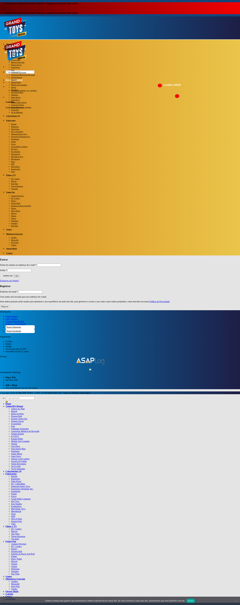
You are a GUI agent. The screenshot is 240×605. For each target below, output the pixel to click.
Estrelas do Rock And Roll (21, 206)
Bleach (13, 55)
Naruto (13, 87)
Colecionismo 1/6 (13, 116)
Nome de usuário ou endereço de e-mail (18, 265)
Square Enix (15, 169)
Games (9, 229)
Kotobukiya (15, 154)
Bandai (14, 124)
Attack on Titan (17, 52)
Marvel (14, 181)
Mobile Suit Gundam (19, 85)
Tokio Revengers (17, 107)
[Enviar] (7, 75)
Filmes (13, 208)
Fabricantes (11, 120)
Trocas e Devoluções (15, 321)
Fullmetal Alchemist (18, 72)
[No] (236, 600)
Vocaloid (14, 189)
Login (16, 276)
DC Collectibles (17, 132)
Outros (13, 218)
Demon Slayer (16, 65)
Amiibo (14, 238)
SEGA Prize (15, 167)
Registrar (4, 306)
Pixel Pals (14, 243)
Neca (13, 162)
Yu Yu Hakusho (17, 112)
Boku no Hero (16, 57)
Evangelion (15, 67)
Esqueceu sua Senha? (9, 280)
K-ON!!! (14, 80)
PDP (12, 164)
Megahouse (15, 159)
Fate (12, 70)
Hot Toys (14, 149)
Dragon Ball (15, 60)
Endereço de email (9, 291)
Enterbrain (15, 139)
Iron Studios (15, 152)
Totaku (13, 245)
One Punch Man (17, 92)
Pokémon (14, 95)
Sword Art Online (17, 105)
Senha (3, 270)
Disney (13, 201)
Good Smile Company (19, 147)
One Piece (15, 90)
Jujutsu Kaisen (16, 77)
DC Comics (15, 179)
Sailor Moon (16, 97)
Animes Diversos (17, 196)
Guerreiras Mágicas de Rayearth (23, 75)
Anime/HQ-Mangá (13, 49)
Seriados (14, 223)
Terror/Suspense (17, 186)
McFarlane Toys (17, 157)
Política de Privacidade (160, 301)
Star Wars (14, 184)
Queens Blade (11, 249)
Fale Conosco (12, 319)
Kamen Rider (16, 82)
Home (8, 44)
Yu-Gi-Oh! (15, 110)
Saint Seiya (15, 100)
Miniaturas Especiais (14, 234)
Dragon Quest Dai (17, 62)
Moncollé (14, 240)
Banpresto (15, 127)
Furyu (13, 144)
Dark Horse (15, 129)
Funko (13, 142)
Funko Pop (10, 192)
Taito (13, 172)
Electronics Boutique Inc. (20, 137)
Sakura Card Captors (19, 102)
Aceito (191, 601)
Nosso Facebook (13, 331)
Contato (9, 253)
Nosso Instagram (13, 327)
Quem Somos (12, 316)
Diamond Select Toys (19, 134)
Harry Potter (15, 211)
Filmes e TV (11, 175)
